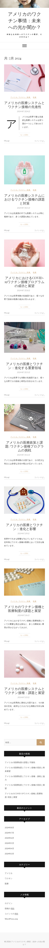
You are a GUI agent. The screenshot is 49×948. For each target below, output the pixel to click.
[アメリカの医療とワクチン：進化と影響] (24, 500)
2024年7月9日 (23, 533)
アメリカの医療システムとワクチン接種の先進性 (24, 104)
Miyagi (6, 141)
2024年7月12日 (23, 455)
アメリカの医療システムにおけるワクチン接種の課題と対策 (24, 199)
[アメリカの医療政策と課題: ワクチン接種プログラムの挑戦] (24, 417)
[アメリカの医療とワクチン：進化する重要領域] (24, 337)
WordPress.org (11, 919)
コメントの (11, 913)
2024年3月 (9, 853)
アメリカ (14, 97)
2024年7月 (9, 833)
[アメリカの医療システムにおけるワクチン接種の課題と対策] (24, 169)
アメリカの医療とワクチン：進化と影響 (24, 527)
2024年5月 (9, 843)
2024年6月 (9, 838)
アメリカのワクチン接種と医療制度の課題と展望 (24, 608)
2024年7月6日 (23, 615)
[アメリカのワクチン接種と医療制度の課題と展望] (24, 582)
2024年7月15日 (23, 372)
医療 (28, 97)
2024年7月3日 (23, 697)
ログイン (8, 903)
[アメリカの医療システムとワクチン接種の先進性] (24, 78)
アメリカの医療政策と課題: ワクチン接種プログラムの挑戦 (24, 446)
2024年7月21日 (23, 208)
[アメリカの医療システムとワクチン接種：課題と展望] (24, 664)
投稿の (9, 908)
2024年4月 (9, 848)
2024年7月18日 (23, 290)
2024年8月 (9, 827)
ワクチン (22, 97)
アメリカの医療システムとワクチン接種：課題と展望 (24, 690)
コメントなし (39, 141)
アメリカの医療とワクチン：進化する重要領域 (24, 366)
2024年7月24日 (23, 111)
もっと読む (24, 135)
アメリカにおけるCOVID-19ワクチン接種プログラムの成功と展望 (24, 282)
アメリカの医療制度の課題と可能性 (20, 762)
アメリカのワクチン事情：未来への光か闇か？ (24, 20)
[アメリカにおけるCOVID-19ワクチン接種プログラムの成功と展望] (24, 253)
